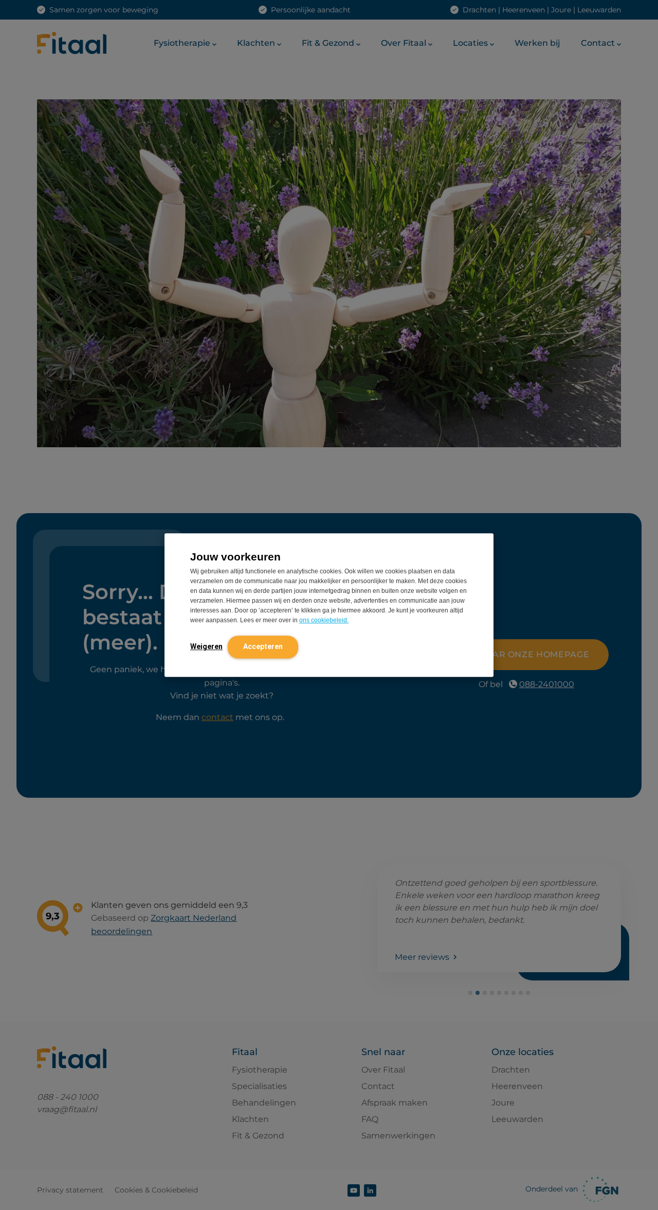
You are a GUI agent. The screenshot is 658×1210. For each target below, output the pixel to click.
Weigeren (206, 646)
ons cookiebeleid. (324, 620)
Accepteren (263, 646)
